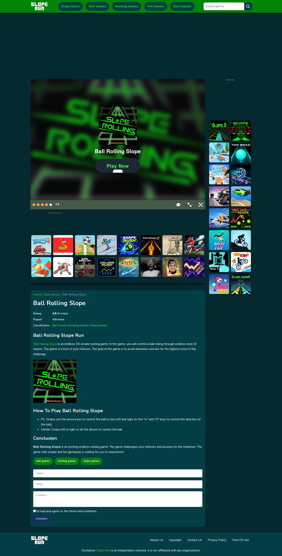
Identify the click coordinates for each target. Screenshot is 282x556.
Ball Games (97, 6)
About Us (156, 540)
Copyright (175, 540)
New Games (182, 6)
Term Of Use (240, 540)
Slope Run (103, 550)
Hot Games (155, 6)
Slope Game (70, 6)
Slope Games (98, 325)
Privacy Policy (217, 540)
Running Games (126, 6)
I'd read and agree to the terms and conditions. (66, 511)
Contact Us (194, 540)
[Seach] (248, 6)
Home (37, 294)
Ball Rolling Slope (45, 344)
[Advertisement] (141, 46)
